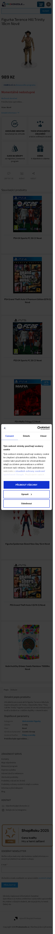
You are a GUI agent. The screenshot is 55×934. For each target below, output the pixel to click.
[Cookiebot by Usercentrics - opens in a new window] (38, 428)
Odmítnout (26, 503)
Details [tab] (26, 436)
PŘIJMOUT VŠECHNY (26, 485)
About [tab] (43, 436)
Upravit (24, 494)
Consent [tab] (9, 436)
